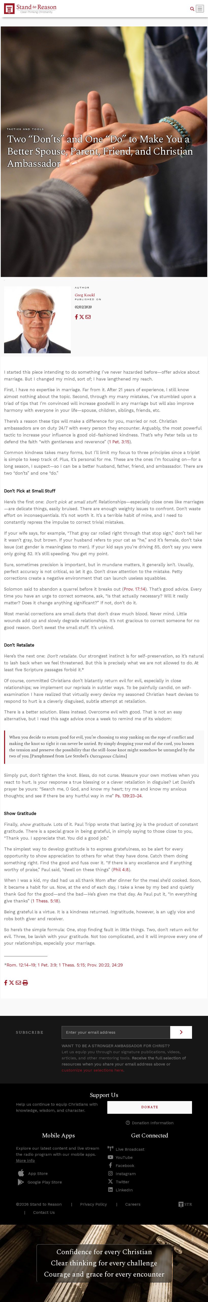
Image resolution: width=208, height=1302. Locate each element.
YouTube (124, 1157)
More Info (25, 1160)
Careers (133, 1204)
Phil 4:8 (121, 869)
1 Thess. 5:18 (45, 900)
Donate (149, 1107)
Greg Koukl (85, 295)
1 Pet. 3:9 (47, 965)
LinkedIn (124, 1190)
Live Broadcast (130, 1149)
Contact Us (44, 1212)
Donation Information (153, 1122)
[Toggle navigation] (200, 8)
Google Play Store (45, 1182)
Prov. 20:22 (98, 965)
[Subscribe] (181, 1032)
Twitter (122, 1181)
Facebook (125, 1165)
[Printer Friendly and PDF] (25, 982)
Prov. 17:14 (134, 589)
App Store (38, 1173)
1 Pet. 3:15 (119, 441)
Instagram (126, 1173)
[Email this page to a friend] (88, 317)
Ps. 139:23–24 (128, 795)
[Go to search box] (192, 8)
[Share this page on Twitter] (82, 317)
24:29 (117, 965)
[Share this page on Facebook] (77, 317)
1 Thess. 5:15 (72, 965)
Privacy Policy (93, 1204)
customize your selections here (92, 1070)
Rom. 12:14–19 (21, 965)
